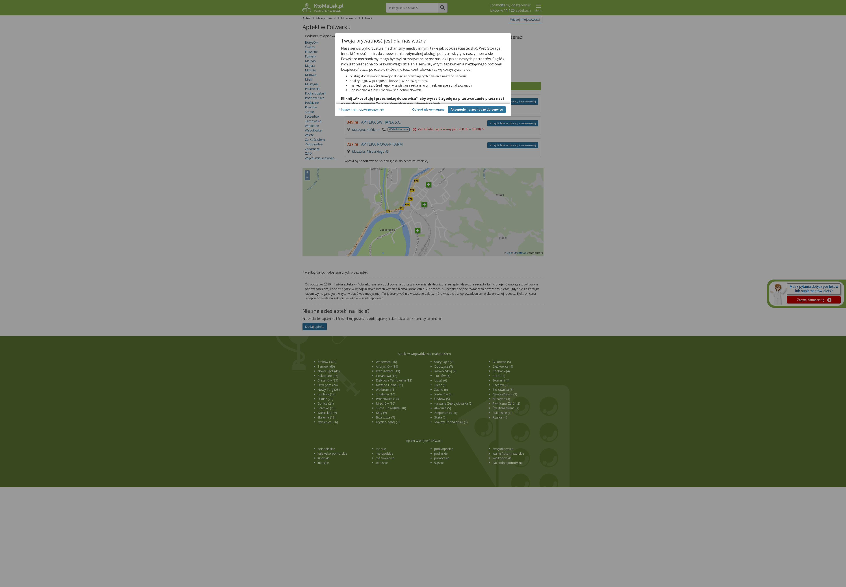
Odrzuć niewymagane (428, 109)
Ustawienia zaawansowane (361, 109)
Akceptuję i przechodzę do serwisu (477, 109)
